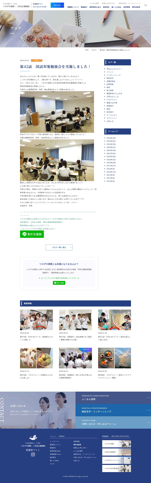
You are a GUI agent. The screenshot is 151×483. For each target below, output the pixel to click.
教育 (108, 87)
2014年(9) (111, 175)
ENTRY (57, 5)
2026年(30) (111, 138)
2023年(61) (111, 147)
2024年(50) (111, 144)
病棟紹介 (110, 106)
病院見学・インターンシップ (96, 410)
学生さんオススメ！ (114, 69)
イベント (110, 72)
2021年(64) (111, 153)
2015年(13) (111, 172)
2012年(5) (111, 181)
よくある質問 (94, 3)
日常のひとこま (113, 96)
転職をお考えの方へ (109, 3)
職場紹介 (84, 7)
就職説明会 (111, 81)
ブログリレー (112, 100)
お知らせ (110, 121)
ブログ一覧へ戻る (59, 247)
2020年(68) (111, 156)
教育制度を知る (95, 7)
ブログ (94, 50)
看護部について (73, 7)
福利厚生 (106, 7)
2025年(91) (111, 141)
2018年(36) (111, 163)
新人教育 (110, 90)
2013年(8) (111, 178)
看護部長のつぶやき (114, 93)
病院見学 (110, 78)
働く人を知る (116, 7)
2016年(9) (111, 169)
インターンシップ (114, 75)
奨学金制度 (136, 7)
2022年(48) (111, 150)
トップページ (54, 441)
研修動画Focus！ (56, 454)
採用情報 (126, 7)
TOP (87, 50)
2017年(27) (111, 166)
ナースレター (112, 115)
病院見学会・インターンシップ (129, 3)
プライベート (112, 118)
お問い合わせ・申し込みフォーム (99, 422)
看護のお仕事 (112, 103)
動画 (108, 109)
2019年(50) (111, 160)
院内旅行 (110, 112)
